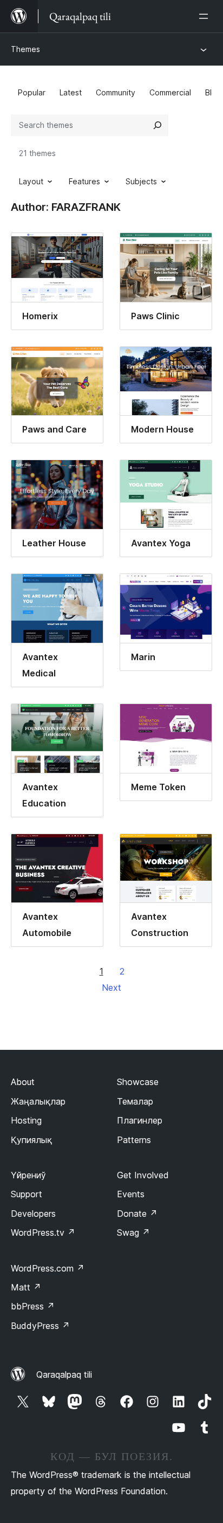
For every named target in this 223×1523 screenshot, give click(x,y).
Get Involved (143, 1175)
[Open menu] (205, 16)
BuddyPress (40, 1325)
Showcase (138, 1081)
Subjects (141, 181)
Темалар (135, 1101)
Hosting (26, 1120)
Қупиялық (31, 1139)
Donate (137, 1213)
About (23, 1081)
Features (84, 181)
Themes (25, 49)
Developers (33, 1213)
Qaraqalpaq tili (64, 1374)
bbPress (33, 1306)
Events (131, 1194)
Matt (26, 1287)
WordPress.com (47, 1268)
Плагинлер (139, 1120)
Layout (31, 181)
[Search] (157, 125)
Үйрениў (28, 1175)
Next (111, 987)
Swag (133, 1232)
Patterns (134, 1139)
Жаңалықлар (38, 1101)
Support (26, 1194)
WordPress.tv (43, 1232)
